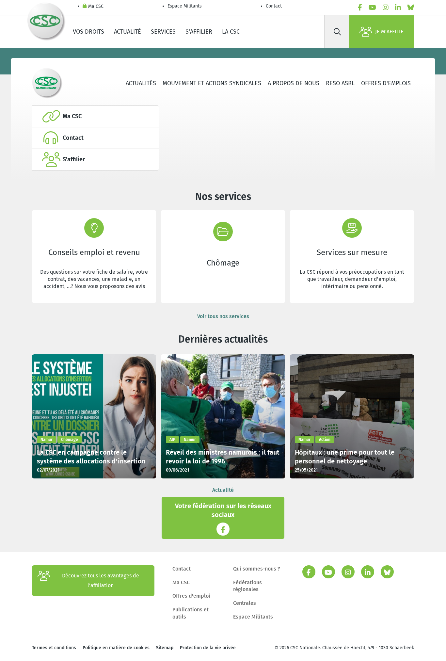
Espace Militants (184, 6)
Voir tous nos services (223, 316)
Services (163, 31)
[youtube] (372, 7)
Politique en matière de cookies (116, 648)
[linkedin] (398, 7)
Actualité (127, 31)
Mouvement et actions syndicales (212, 83)
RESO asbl (340, 83)
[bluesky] (410, 7)
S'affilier (198, 31)
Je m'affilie (389, 31)
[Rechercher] (337, 31)
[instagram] (385, 7)
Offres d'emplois (386, 83)
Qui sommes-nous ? (256, 569)
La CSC (231, 31)
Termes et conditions (54, 648)
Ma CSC (96, 6)
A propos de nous (293, 83)
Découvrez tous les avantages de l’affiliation (100, 580)
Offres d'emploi (191, 596)
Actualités (141, 83)
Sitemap (164, 648)
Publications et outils (190, 613)
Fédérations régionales (247, 586)
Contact (274, 6)
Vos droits (88, 31)
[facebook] (360, 7)
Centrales (244, 603)
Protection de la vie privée (208, 648)
